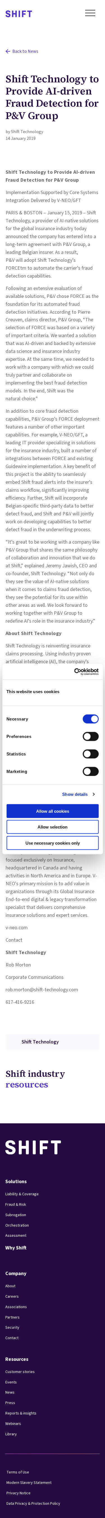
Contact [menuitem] (11, 1338)
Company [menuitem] (15, 1273)
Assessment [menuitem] (15, 1235)
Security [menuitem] (12, 1327)
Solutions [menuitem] (16, 1181)
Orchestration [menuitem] (17, 1225)
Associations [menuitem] (16, 1307)
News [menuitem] (10, 1392)
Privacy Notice (18, 1493)
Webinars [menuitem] (13, 1424)
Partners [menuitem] (12, 1317)
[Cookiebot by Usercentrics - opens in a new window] (75, 671)
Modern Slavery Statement (29, 1483)
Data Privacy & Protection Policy (33, 1503)
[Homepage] (19, 14)
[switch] (85, 734)
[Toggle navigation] (90, 14)
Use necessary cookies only (52, 842)
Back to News (25, 51)
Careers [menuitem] (12, 1296)
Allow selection (52, 827)
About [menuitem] (10, 1286)
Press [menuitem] (10, 1403)
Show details (75, 794)
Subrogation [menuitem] (15, 1215)
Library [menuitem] (11, 1434)
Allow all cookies (52, 811)
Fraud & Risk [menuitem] (15, 1204)
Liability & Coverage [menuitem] (22, 1194)
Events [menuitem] (11, 1382)
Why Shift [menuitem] (16, 1247)
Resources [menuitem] (16, 1359)
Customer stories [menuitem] (20, 1372)
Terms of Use (17, 1472)
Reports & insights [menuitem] (20, 1413)
